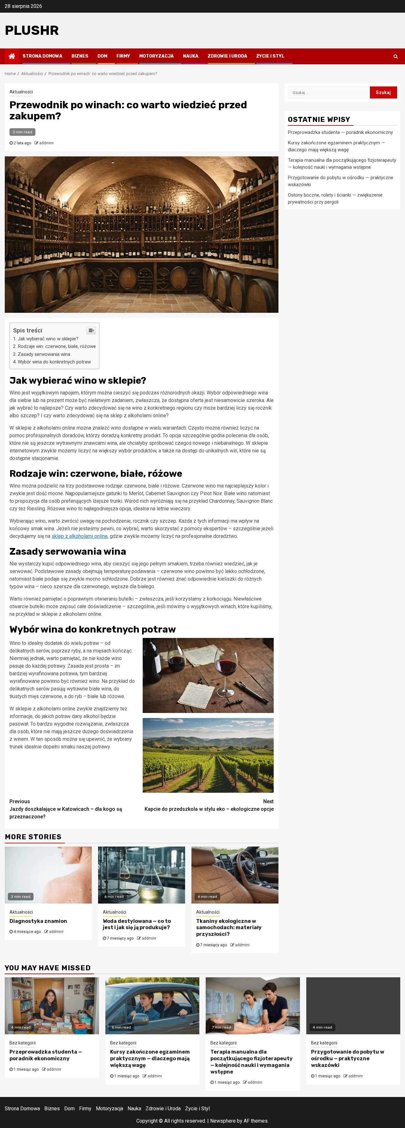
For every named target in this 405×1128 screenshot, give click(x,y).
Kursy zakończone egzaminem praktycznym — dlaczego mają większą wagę (150, 1058)
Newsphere (223, 1121)
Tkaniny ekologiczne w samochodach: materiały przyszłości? (229, 927)
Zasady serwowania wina (44, 354)
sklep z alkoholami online (80, 536)
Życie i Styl (270, 56)
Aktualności (21, 91)
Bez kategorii (22, 1042)
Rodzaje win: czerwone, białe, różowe (57, 346)
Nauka (190, 56)
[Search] (396, 56)
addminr (46, 143)
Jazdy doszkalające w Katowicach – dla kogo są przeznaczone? (65, 809)
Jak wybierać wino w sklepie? (48, 339)
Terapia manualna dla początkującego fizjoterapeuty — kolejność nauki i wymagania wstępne (251, 1061)
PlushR (32, 30)
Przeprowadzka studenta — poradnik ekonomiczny (340, 132)
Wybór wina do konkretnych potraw (54, 362)
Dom (102, 56)
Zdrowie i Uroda (227, 56)
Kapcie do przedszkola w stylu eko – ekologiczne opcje (209, 805)
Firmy (123, 56)
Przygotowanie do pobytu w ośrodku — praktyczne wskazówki (347, 1058)
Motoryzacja (156, 56)
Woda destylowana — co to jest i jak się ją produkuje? (137, 924)
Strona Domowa (42, 56)
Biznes (80, 56)
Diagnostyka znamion (38, 921)
